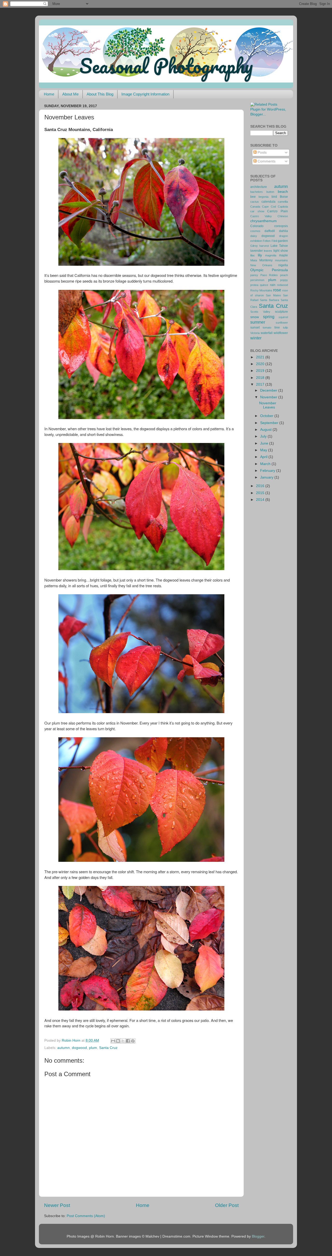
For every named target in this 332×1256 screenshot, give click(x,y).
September (269, 423)
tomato (267, 327)
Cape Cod (269, 206)
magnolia (270, 255)
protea (254, 284)
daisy (253, 235)
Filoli (274, 240)
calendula (268, 201)
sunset (255, 327)
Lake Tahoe (279, 246)
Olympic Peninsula (269, 270)
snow (254, 317)
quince (264, 284)
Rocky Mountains (261, 290)
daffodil (270, 231)
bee (253, 197)
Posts (262, 152)
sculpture (281, 311)
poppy (284, 280)
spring (268, 316)
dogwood (79, 1048)
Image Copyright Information (145, 94)
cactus (254, 201)
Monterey (266, 260)
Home (49, 94)
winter (255, 338)
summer (257, 322)
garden (283, 241)
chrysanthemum (263, 221)
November (269, 397)
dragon (283, 235)
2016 (260, 486)
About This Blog (100, 94)
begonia (263, 196)
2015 (260, 493)
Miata (253, 260)
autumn (63, 1048)
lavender (256, 250)
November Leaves (267, 405)
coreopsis (281, 226)
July (264, 436)
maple (283, 255)
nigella (283, 265)
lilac (252, 255)
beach (283, 192)
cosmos (255, 231)
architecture (258, 187)
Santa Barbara (269, 300)
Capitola (283, 206)
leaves (268, 250)
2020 (260, 364)
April (264, 457)
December (269, 390)
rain (272, 285)
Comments (266, 161)
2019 (260, 371)
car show (257, 211)
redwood (282, 284)
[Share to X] (123, 1040)
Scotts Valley (260, 311)
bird (274, 197)
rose (277, 290)
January (267, 477)
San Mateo (273, 295)
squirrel (283, 317)
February (268, 471)
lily (260, 255)
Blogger (258, 1236)
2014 (260, 500)
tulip (285, 327)
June (264, 443)
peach (284, 275)
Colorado (257, 226)
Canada (255, 206)
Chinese (283, 216)
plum (93, 1048)
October (267, 416)
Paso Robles (269, 275)
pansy (254, 275)
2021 (260, 357)
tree (277, 327)
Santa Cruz (108, 1048)
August (266, 430)
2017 (260, 384)
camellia (283, 201)
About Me (70, 94)
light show (280, 250)
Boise (284, 197)
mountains (281, 260)
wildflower (281, 333)
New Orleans (261, 265)
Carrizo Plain (277, 211)
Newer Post (57, 1205)
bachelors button (262, 191)
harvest (264, 245)
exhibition (256, 240)
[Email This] (113, 1040)
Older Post (227, 1205)
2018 (260, 378)
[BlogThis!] (118, 1040)
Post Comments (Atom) (86, 1216)
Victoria (255, 333)
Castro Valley (261, 216)
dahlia (283, 231)
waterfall (267, 333)
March (266, 464)
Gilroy (254, 245)
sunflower (282, 322)
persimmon (257, 280)
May (264, 450)
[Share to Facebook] (127, 1040)
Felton (267, 240)
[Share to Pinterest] (132, 1040)
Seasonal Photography (166, 66)
